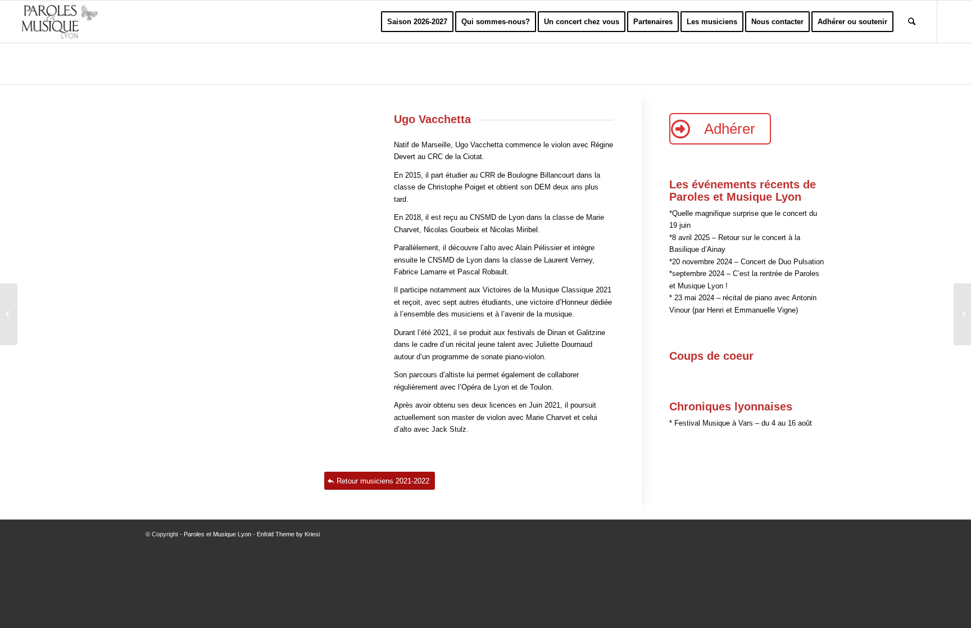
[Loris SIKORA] (8, 314)
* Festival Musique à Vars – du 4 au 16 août (740, 423)
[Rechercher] (912, 22)
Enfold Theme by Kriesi (288, 534)
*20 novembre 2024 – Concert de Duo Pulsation (746, 261)
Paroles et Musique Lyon (217, 534)
